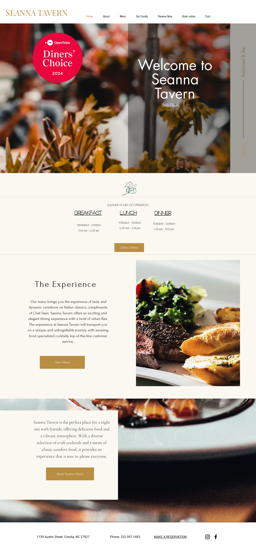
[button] (142, 16)
